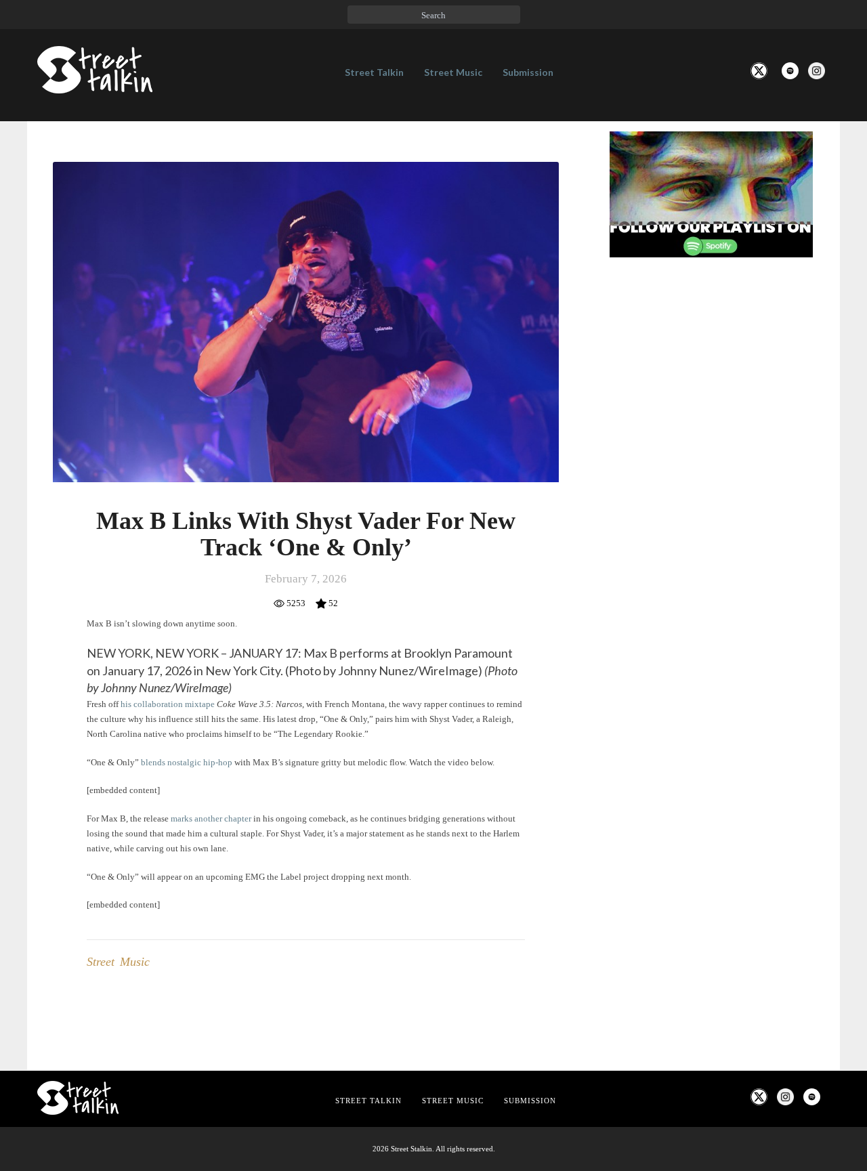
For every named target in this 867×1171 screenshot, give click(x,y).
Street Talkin (374, 72)
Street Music (453, 72)
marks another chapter (211, 818)
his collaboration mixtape (168, 704)
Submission (528, 72)
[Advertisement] (711, 493)
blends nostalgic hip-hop (187, 762)
